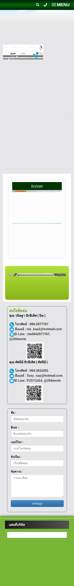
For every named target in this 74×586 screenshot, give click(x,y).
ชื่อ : (13, 432)
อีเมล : (15, 446)
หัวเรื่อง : (16, 476)
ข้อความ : (17, 490)
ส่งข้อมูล (37, 522)
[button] (8, 109)
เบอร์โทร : (17, 461)
